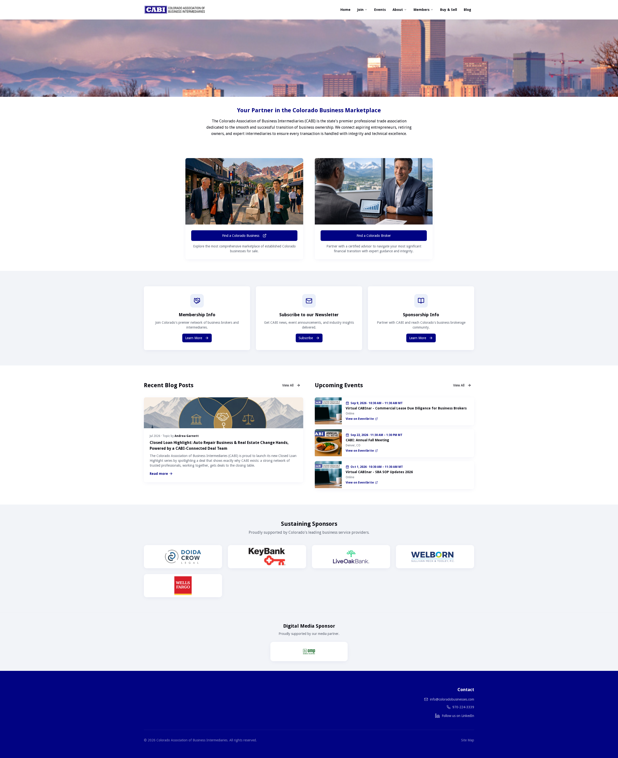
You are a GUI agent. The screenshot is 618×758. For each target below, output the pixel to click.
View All (288, 385)
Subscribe (306, 338)
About (398, 10)
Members (421, 10)
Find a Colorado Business (240, 236)
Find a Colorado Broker (374, 236)
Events (380, 10)
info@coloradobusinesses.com (452, 699)
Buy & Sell (448, 10)
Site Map (467, 740)
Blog (467, 10)
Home (345, 10)
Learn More (193, 338)
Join (360, 10)
